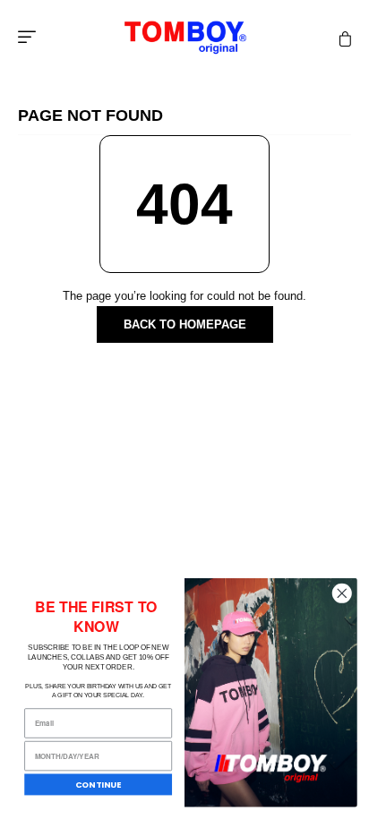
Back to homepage (185, 324)
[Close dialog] (341, 593)
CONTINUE (98, 784)
